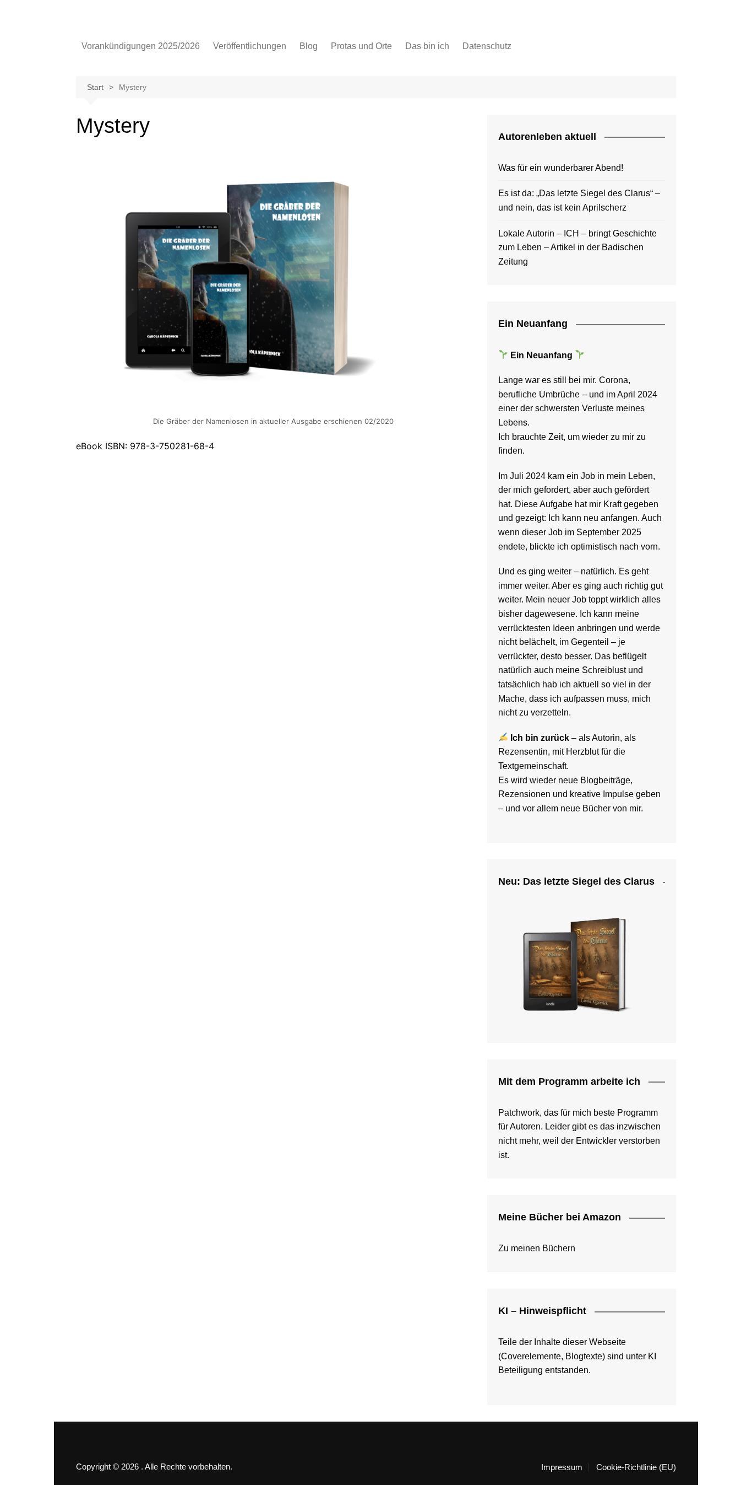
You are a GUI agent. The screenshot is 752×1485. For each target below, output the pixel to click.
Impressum (561, 1467)
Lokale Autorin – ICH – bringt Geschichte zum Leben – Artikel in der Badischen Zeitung (577, 247)
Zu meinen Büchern (536, 1248)
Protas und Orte (361, 46)
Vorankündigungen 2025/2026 (140, 46)
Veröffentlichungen (249, 46)
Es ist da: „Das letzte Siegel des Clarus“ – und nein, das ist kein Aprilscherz (579, 200)
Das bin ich (427, 46)
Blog (308, 46)
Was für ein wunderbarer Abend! (560, 168)
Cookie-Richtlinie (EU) (636, 1467)
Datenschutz (486, 46)
